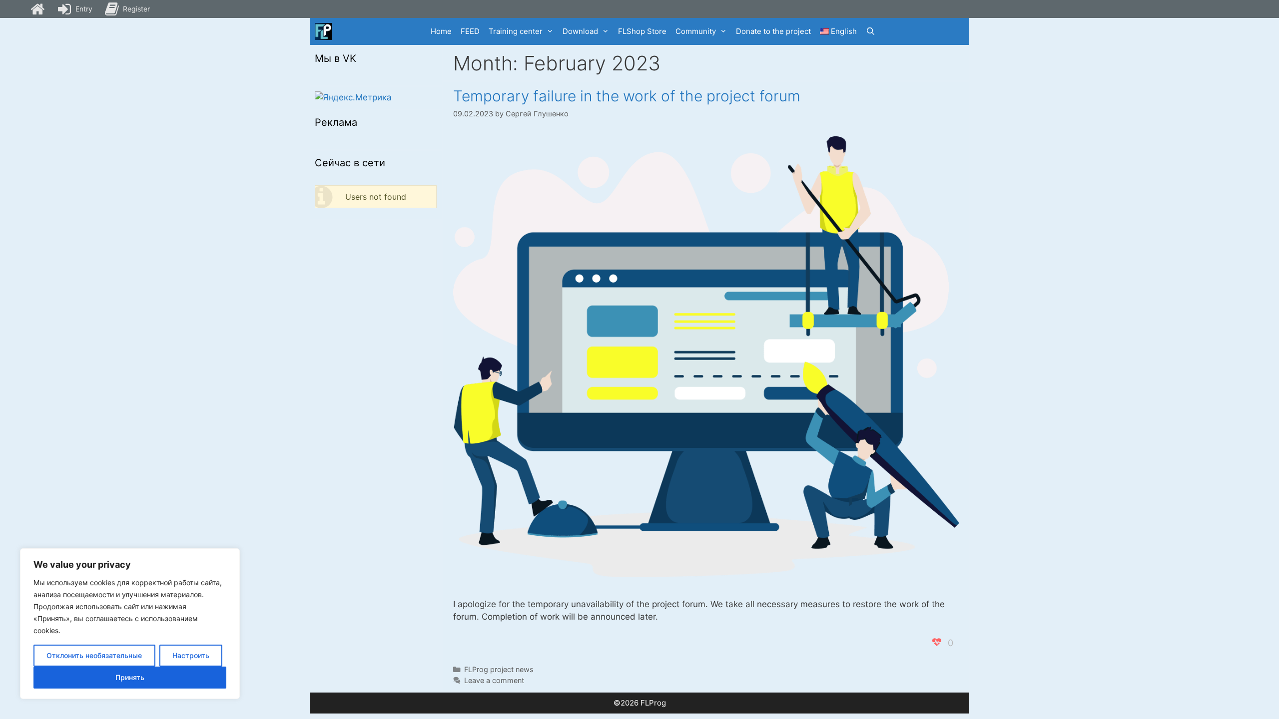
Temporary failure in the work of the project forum (626, 96)
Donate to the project (773, 31)
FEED (470, 31)
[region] (130, 623)
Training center (516, 31)
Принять (129, 677)
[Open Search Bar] (870, 31)
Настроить (190, 655)
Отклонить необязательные (94, 655)
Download (580, 31)
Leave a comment (494, 680)
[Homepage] (37, 9)
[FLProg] (323, 31)
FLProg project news (499, 669)
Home (441, 31)
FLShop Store (642, 31)
